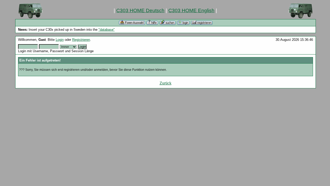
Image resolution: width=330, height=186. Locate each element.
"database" (106, 30)
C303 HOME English (191, 10)
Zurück (165, 83)
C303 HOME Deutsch (140, 10)
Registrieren (81, 40)
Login (60, 40)
